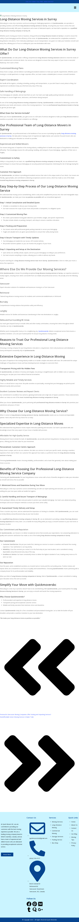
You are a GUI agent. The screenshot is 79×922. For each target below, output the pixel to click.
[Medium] (40, 904)
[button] (75, 8)
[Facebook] (29, 904)
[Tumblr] (29, 909)
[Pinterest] (34, 904)
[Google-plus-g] (40, 909)
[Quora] (34, 909)
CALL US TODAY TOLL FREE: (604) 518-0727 (39, 2)
